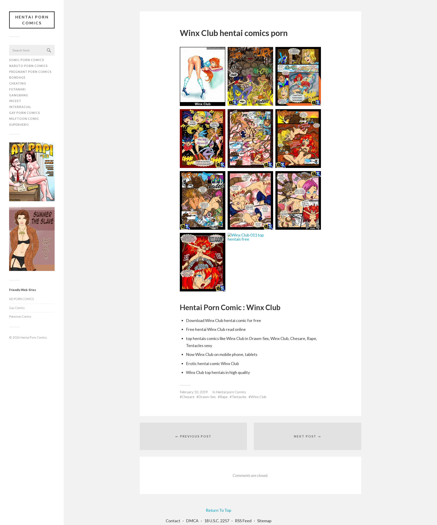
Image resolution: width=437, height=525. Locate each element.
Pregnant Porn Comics (30, 72)
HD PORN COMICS (21, 299)
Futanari (17, 89)
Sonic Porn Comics (26, 60)
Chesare (188, 397)
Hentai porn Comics (231, 392)
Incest (15, 101)
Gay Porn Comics (24, 113)
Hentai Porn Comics (32, 20)
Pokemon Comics (20, 316)
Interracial (20, 107)
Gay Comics (17, 308)
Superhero (19, 124)
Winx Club (258, 397)
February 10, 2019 (194, 392)
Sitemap (264, 520)
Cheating (17, 83)
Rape (224, 397)
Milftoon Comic (24, 119)
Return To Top (218, 510)
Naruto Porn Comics (28, 66)
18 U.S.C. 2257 (216, 520)
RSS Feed (243, 520)
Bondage (17, 77)
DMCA (192, 520)
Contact (173, 520)
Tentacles (239, 397)
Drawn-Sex (207, 397)
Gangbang (18, 95)
